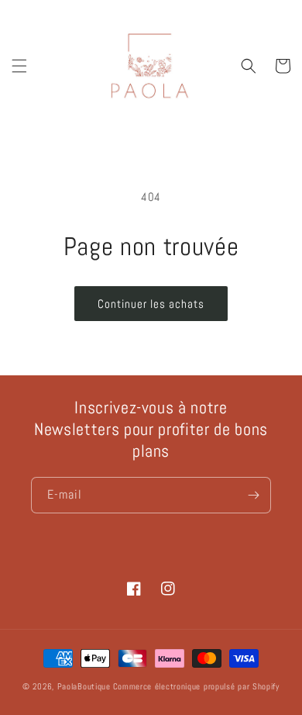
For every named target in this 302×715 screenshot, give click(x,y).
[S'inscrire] (253, 495)
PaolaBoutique (84, 686)
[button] (19, 66)
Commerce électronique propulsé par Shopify (196, 686)
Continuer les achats (151, 303)
